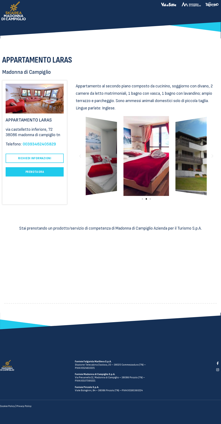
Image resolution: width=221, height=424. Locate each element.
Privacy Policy (24, 406)
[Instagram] (217, 370)
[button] (142, 199)
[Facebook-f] (217, 363)
